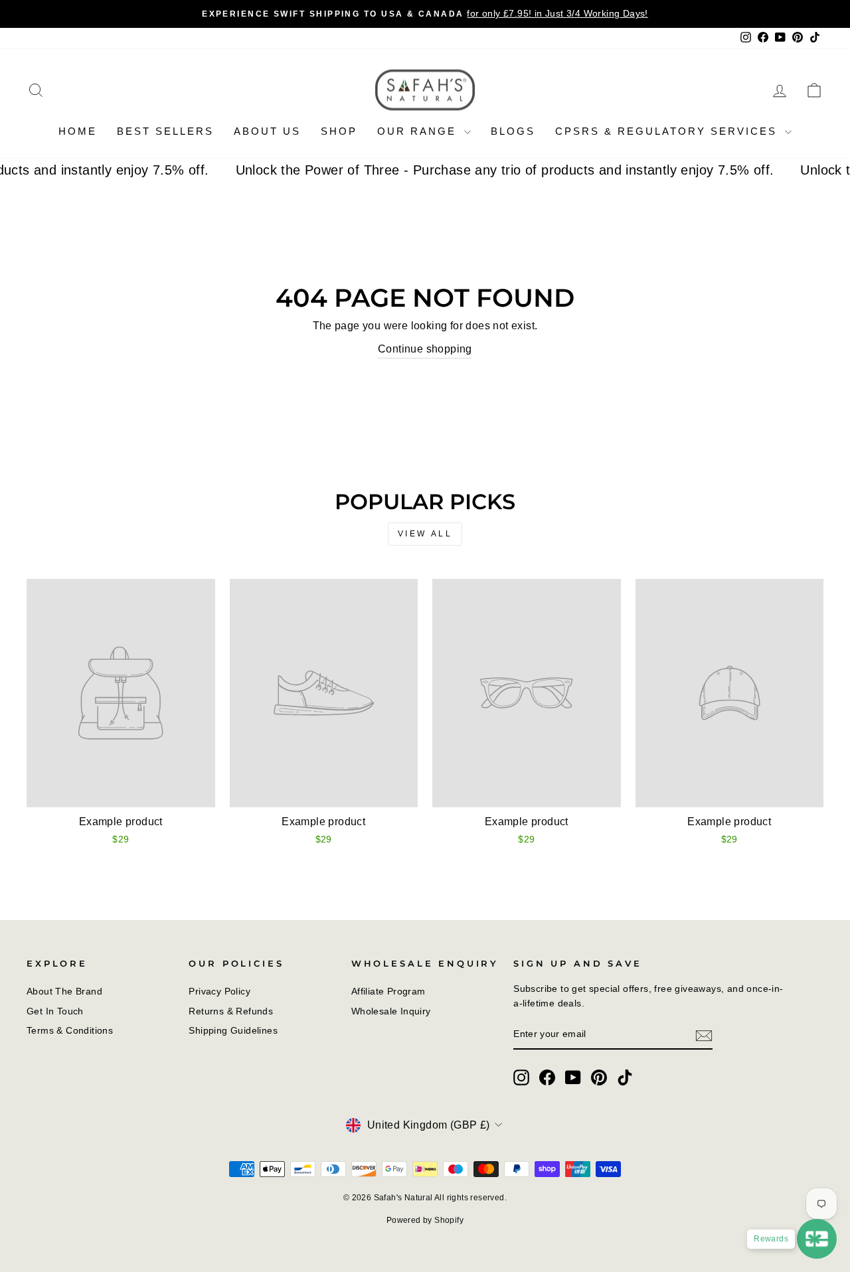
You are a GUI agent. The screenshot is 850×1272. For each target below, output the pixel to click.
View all (425, 533)
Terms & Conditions (70, 1031)
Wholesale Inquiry (391, 1011)
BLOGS (513, 131)
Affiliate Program (388, 991)
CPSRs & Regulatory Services (668, 131)
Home (77, 131)
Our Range (419, 131)
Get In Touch (55, 1011)
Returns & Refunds (231, 1011)
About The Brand (64, 991)
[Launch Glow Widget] (817, 1239)
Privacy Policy (219, 991)
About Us (267, 131)
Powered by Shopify (425, 1220)
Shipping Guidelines (233, 1031)
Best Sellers (165, 131)
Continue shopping (425, 349)
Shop (339, 131)
